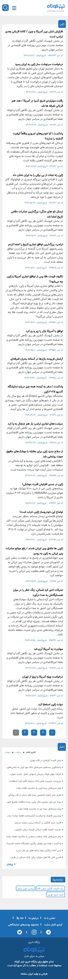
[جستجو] (5, 7)
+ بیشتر (11, 864)
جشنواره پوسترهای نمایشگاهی (23, 925)
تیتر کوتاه (19, 962)
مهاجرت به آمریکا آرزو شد (48, 649)
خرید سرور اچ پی (55, 895)
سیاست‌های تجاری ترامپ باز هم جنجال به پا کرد (35, 424)
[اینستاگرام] (32, 932)
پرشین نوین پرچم (25, 889)
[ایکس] (19, 932)
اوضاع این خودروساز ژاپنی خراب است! (41, 512)
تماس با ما (49, 918)
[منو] (14, 8)
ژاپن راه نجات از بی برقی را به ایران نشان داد (38, 175)
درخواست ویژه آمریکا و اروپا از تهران (42, 677)
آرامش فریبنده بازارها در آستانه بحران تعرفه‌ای (37, 359)
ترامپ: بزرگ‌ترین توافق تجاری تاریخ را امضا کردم (35, 244)
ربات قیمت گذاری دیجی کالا (50, 889)
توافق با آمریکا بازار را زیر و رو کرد (44, 331)
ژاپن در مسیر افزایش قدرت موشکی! (42, 484)
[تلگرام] (47, 932)
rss (21, 918)
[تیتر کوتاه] (56, 6)
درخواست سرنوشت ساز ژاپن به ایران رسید (39, 64)
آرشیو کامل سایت (53, 925)
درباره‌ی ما (33, 918)
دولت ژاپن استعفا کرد (50, 704)
